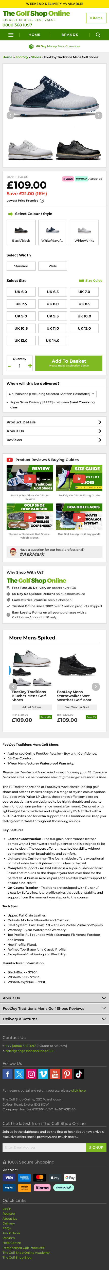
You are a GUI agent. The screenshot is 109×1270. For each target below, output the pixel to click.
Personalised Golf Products (23, 1248)
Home (35, 35)
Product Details (21, 422)
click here (78, 1090)
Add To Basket (69, 361)
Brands (69, 35)
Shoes (36, 57)
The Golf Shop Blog (17, 1257)
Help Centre (12, 1243)
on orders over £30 (44, 588)
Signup (96, 1147)
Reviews (14, 440)
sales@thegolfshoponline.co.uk (29, 1051)
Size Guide (93, 280)
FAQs (7, 1228)
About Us (15, 431)
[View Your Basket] (96, 18)
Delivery (9, 1223)
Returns (9, 1238)
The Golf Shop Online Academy (26, 1252)
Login (7, 1209)
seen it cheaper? (42, 600)
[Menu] (11, 34)
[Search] (97, 34)
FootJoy (21, 57)
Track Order (11, 1233)
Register (9, 1213)
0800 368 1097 (17, 25)
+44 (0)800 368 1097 (20, 1046)
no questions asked (48, 594)
